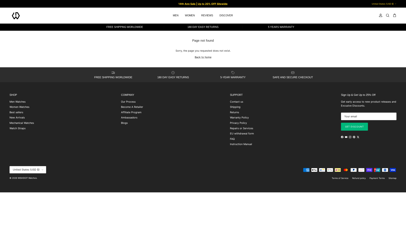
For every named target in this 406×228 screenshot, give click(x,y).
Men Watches (18, 101)
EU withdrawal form (242, 133)
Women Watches (19, 106)
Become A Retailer (132, 106)
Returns (234, 112)
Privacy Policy (238, 122)
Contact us (236, 101)
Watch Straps (18, 128)
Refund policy (359, 178)
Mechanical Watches (22, 122)
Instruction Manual (241, 144)
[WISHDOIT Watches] (16, 15)
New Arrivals (17, 117)
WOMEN (190, 15)
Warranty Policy (239, 117)
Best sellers (16, 112)
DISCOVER (226, 15)
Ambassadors (129, 117)
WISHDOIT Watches (27, 178)
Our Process (128, 101)
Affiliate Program (131, 112)
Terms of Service (340, 178)
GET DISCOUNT (354, 126)
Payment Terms (377, 178)
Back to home (203, 57)
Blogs (124, 122)
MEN (176, 15)
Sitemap (392, 178)
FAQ (232, 138)
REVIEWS (207, 15)
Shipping (235, 106)
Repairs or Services (241, 128)
